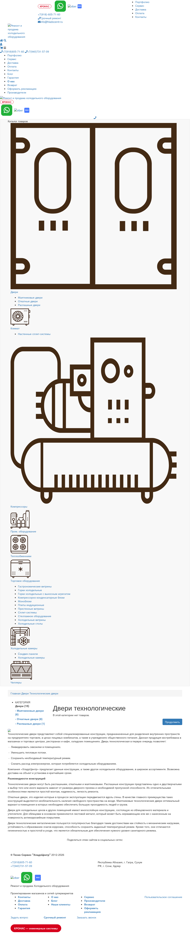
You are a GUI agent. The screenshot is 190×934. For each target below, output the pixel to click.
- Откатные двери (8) (28, 719)
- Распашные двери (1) (30, 723)
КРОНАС (44, 6)
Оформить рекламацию (22, 88)
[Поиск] (5, 40)
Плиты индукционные (31, 605)
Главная (16, 693)
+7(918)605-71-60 (14, 51)
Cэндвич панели (28, 654)
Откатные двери (28, 301)
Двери (25, 693)
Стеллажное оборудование (34, 616)
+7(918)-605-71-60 (49, 14)
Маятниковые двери (30, 297)
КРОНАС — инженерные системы (36, 928)
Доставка (140, 9)
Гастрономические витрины (35, 586)
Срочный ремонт (50, 18)
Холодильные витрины (32, 620)
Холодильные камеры (31, 657)
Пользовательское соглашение (163, 897)
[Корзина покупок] (2, 48)
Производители (16, 92)
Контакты (140, 17)
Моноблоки (25, 601)
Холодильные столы (30, 623)
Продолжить (172, 722)
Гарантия (13, 77)
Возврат (12, 85)
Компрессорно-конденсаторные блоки (41, 597)
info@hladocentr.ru (51, 22)
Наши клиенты (60, 904)
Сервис (139, 5)
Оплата (139, 13)
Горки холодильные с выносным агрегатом (44, 594)
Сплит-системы (27, 612)
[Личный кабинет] (1, 44)
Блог (10, 74)
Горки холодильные (30, 590)
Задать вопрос (19, 917)
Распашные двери (29, 305)
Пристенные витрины (31, 608)
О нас (54, 897)
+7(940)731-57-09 (38, 51)
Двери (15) (22, 706)
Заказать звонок (86, 917)
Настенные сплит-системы (34, 334)
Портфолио (142, 2)
